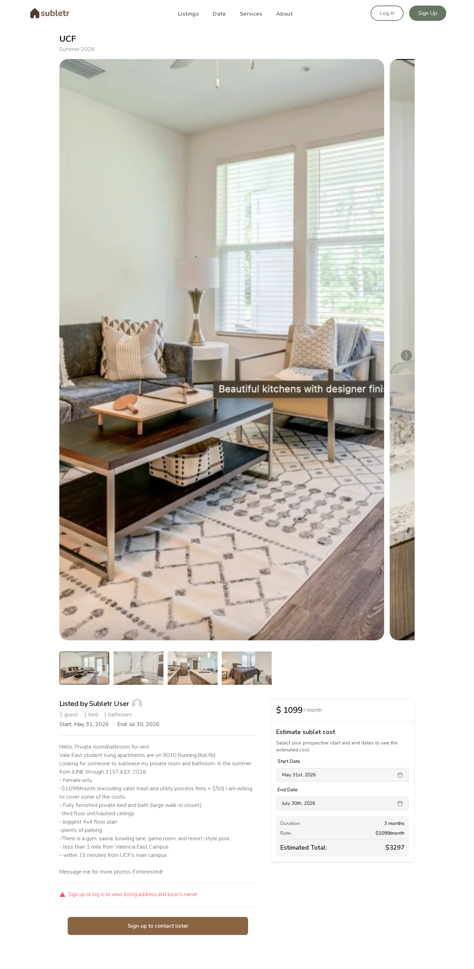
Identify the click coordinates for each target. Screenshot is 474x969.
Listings (188, 14)
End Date (288, 789)
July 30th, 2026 (298, 803)
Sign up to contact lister (158, 926)
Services (251, 14)
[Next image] (406, 355)
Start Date (289, 761)
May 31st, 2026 (299, 775)
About (284, 14)
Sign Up (427, 13)
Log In (387, 13)
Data (219, 14)
